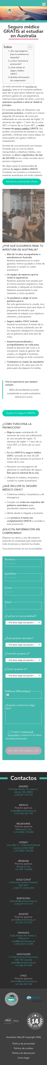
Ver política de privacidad (16, 738)
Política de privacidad (23, 1044)
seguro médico (22, 129)
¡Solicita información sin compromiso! (19, 79)
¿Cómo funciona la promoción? (19, 62)
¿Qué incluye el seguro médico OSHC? (17, 71)
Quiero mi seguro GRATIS (20, 413)
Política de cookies (23, 1048)
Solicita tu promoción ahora (21, 181)
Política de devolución (23, 1053)
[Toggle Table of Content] (28, 47)
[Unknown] (8, 694)
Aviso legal (23, 1058)
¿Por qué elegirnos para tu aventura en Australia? (19, 54)
